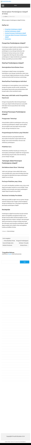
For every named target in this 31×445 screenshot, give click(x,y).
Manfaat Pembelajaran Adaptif (12, 31)
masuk (9, 254)
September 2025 (6, 339)
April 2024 (4, 379)
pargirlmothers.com (7, 425)
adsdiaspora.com (6, 408)
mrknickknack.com (6, 395)
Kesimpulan (8, 39)
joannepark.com (6, 389)
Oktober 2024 (5, 368)
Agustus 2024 (5, 374)
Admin (6, 16)
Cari (3, 259)
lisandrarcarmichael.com (8, 419)
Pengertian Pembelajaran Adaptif (13, 29)
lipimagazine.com (6, 417)
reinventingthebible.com (8, 426)
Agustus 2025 (5, 342)
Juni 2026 (4, 315)
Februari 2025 (5, 358)
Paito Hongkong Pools (7, 430)
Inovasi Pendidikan (6, 294)
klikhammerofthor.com (8, 412)
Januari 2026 (5, 329)
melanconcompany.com (8, 393)
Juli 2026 (4, 313)
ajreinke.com (5, 409)
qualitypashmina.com (7, 403)
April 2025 (4, 353)
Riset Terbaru (5, 302)
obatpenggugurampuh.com (9, 422)
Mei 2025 (4, 350)
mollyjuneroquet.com (7, 420)
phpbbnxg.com (6, 397)
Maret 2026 (4, 323)
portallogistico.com (7, 398)
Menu (15, 5)
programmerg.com (7, 401)
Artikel (3, 291)
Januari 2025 (5, 360)
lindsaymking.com (6, 415)
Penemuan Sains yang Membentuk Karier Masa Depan (14, 285)
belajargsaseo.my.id (7, 406)
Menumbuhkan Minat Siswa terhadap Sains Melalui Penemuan (9, 243)
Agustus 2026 (5, 310)
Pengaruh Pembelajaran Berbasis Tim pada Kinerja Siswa (22, 243)
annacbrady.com (6, 411)
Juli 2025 (4, 345)
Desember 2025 (5, 331)
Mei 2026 (4, 318)
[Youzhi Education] (6, 1)
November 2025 (5, 334)
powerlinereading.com (8, 400)
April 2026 (4, 321)
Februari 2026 (5, 326)
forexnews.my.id (6, 404)
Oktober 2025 (5, 337)
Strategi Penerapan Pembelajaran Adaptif (15, 33)
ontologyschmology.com (8, 423)
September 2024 (6, 371)
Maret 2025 (4, 355)
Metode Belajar (10, 231)
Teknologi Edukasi (6, 304)
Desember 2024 (5, 363)
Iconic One (7, 441)
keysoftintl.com (6, 392)
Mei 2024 (4, 376)
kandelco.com (5, 390)
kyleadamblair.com (7, 414)
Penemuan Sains (5, 299)
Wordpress (23, 441)
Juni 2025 (4, 347)
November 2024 (5, 366)
